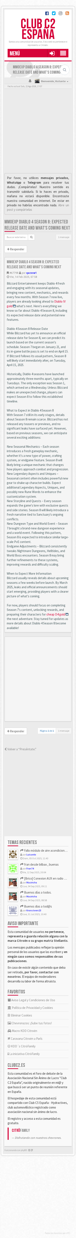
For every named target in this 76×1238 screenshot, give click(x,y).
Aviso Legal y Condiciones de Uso (33, 1000)
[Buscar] (31, 237)
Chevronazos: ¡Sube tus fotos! (31, 1023)
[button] (52, 53)
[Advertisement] (38, 132)
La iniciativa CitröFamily (24, 1054)
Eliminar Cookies (21, 1015)
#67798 (14, 272)
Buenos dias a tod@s (37, 906)
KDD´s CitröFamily (22, 1046)
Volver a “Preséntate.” (21, 749)
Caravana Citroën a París (26, 1039)
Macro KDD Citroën (24, 1031)
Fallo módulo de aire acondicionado (46, 850)
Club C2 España (38, 29)
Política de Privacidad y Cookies (32, 1008)
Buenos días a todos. (37, 892)
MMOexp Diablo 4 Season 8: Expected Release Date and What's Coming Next (37, 225)
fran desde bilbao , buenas (41, 864)
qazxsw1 (31, 272)
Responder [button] (17, 249)
